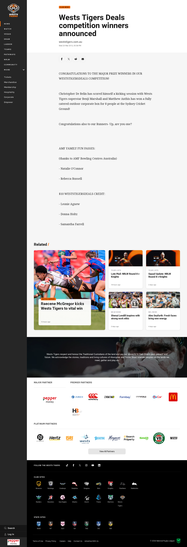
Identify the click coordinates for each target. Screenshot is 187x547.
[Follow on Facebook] (73, 465)
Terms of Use (38, 541)
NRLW (7, 59)
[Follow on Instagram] (86, 465)
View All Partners (107, 451)
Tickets (7, 77)
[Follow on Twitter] (80, 465)
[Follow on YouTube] (93, 465)
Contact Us (78, 541)
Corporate (9, 97)
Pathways (10, 54)
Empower (8, 102)
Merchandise (10, 82)
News (7, 24)
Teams (8, 49)
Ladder (8, 44)
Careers (62, 541)
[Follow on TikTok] (67, 465)
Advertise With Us (91, 541)
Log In (11, 534)
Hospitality (9, 92)
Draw (7, 39)
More (7, 70)
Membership (10, 87)
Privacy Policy (50, 541)
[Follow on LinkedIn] (99, 465)
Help (69, 541)
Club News (64, 7)
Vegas (7, 34)
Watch (8, 29)
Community (11, 64)
